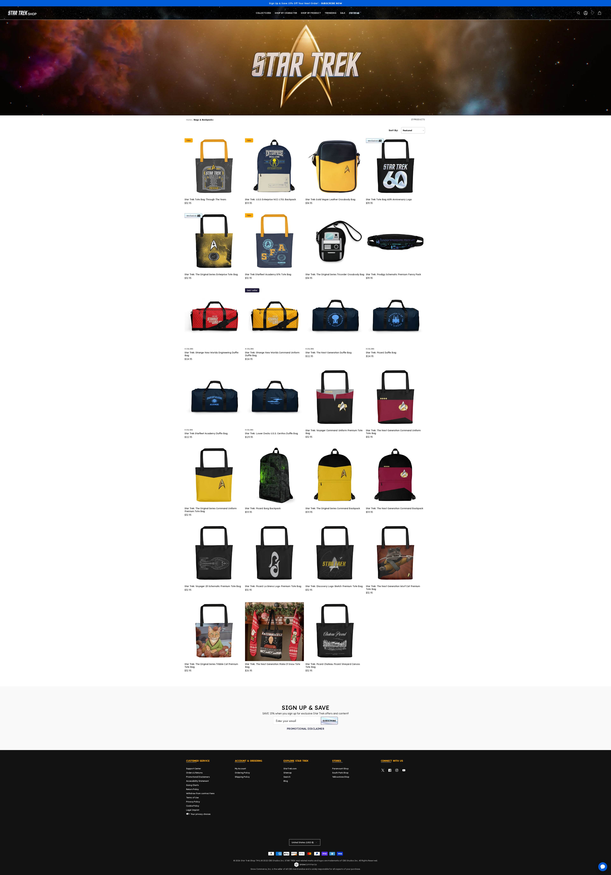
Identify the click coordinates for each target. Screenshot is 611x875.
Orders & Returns (194, 773)
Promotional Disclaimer (305, 728)
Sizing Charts (192, 785)
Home (189, 120)
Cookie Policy (192, 806)
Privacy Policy (193, 802)
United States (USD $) (303, 842)
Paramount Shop (340, 768)
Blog (286, 781)
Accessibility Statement (197, 781)
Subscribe (329, 720)
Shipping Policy (242, 777)
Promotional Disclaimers (198, 777)
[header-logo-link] (23, 13)
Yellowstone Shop (340, 777)
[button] (578, 13)
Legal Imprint (192, 810)
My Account (240, 768)
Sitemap (288, 773)
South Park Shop (340, 773)
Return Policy (192, 789)
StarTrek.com (290, 768)
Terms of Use (192, 797)
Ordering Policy (242, 773)
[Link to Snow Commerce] (305, 866)
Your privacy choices (200, 814)
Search (287, 777)
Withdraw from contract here (200, 793)
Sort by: (393, 130)
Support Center (193, 768)
